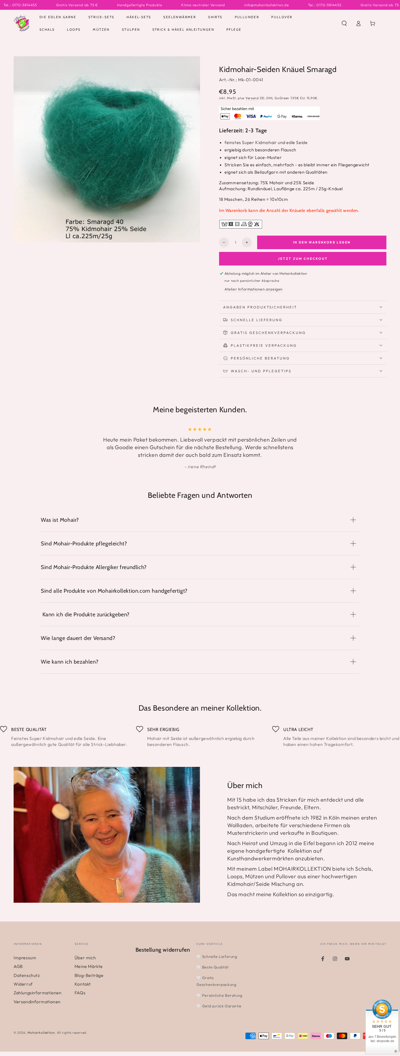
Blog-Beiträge (89, 975)
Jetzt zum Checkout (303, 259)
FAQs (80, 992)
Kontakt (83, 984)
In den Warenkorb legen (322, 242)
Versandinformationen (37, 1001)
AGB (18, 966)
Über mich (85, 957)
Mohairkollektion (41, 1032)
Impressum (25, 957)
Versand (252, 98)
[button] (344, 23)
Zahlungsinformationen (38, 992)
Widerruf (23, 984)
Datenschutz (27, 975)
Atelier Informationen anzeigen (253, 289)
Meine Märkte (89, 966)
